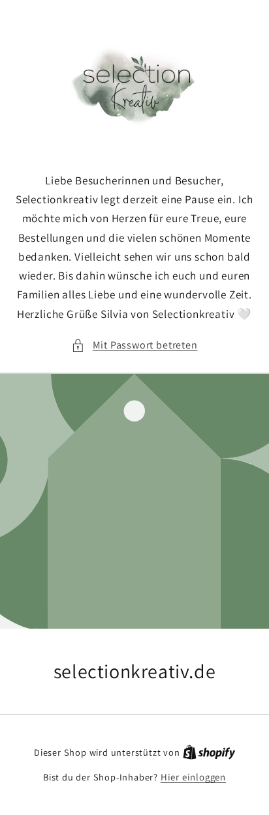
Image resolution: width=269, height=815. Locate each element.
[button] (134, 345)
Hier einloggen (193, 777)
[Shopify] (209, 752)
